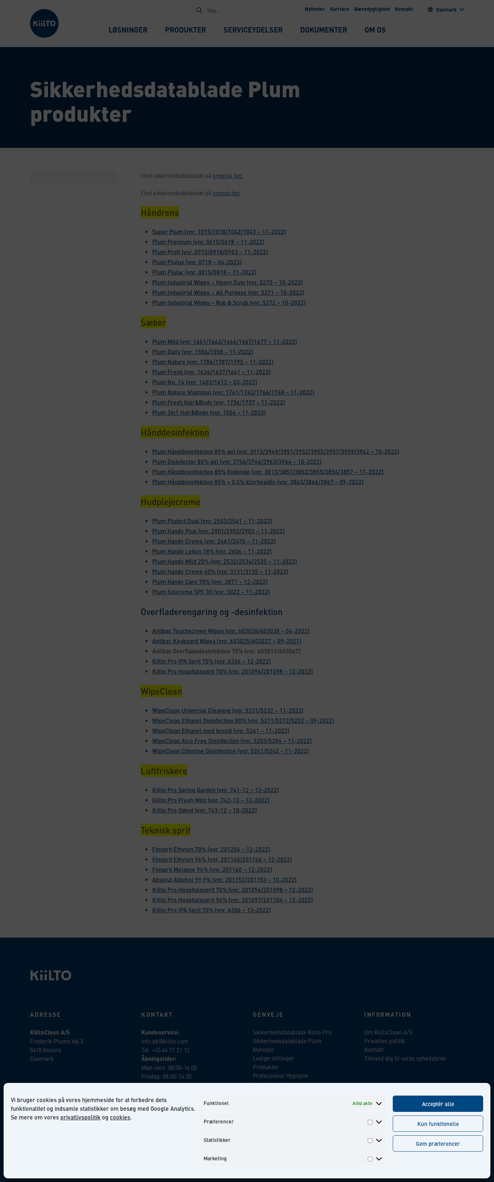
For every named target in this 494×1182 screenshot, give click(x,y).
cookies (120, 1117)
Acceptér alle (438, 1104)
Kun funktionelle (438, 1123)
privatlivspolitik (80, 1117)
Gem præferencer (438, 1143)
